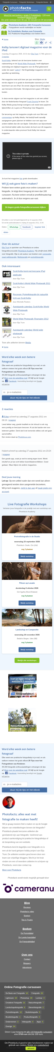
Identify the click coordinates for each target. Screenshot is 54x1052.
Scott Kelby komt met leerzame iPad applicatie (29, 273)
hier (20, 179)
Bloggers (27, 963)
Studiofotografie (32, 1012)
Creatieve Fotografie (15, 1003)
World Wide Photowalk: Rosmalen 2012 (30, 319)
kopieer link (40, 227)
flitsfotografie (22, 257)
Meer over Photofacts (11, 870)
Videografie (27, 1022)
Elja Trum (34, 54)
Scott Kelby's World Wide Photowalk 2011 (31, 283)
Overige (10, 1026)
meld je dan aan (28, 488)
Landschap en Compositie (27, 630)
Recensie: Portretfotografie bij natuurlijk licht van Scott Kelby (30, 296)
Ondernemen (12, 1022)
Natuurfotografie (36, 1003)
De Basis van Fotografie (17, 993)
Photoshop (26, 998)
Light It (17, 70)
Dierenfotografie (36, 1007)
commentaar (7, 117)
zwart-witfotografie (9, 257)
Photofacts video (27, 911)
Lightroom (11, 998)
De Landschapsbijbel (27, 937)
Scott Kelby (6, 60)
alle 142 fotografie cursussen (39, 1032)
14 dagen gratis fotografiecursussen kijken (25, 207)
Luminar (40, 998)
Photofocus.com (24, 437)
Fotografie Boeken (42, 2)
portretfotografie (37, 257)
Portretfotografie (14, 1012)
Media (42, 39)
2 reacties (5, 57)
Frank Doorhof (32, 102)
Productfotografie (32, 1017)
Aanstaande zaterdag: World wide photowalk (28, 332)
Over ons (27, 954)
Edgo (6, 417)
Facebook (26, 227)
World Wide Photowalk (26, 64)
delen (6, 232)
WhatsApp (14, 227)
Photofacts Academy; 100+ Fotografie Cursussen (30, 25)
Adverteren (27, 967)
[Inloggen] (50, 2)
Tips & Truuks (27, 920)
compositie (46, 254)
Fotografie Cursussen (10, 2)
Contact (27, 959)
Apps (40, 1022)
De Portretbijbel (27, 933)
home (6, 39)
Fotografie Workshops (26, 2)
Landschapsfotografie (15, 1007)
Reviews (27, 907)
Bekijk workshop (27, 556)
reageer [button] (12, 420)
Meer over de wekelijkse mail (15, 378)
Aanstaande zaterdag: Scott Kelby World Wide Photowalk (31, 308)
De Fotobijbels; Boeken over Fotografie (25, 31)
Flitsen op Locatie (27, 583)
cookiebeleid (43, 1045)
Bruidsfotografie (13, 1017)
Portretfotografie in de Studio (27, 536)
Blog (27, 903)
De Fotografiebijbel (27, 941)
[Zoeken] (49, 9)
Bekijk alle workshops (27, 660)
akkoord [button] (31, 1048)
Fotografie (37, 993)
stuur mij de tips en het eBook (25, 398)
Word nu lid (31, 18)
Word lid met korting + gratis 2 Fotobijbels (22, 15)
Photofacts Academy (26, 251)
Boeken (27, 916)
